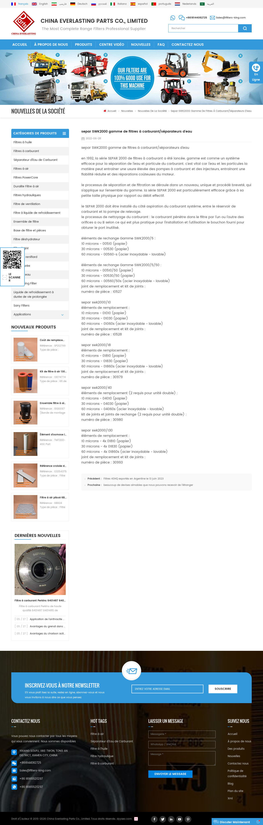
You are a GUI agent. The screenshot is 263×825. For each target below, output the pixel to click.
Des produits (236, 749)
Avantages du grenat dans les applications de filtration (64, 626)
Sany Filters (21, 305)
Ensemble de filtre (26, 221)
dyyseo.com (124, 819)
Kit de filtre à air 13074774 (53, 372)
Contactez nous (188, 45)
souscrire (223, 689)
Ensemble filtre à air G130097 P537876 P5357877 (53, 403)
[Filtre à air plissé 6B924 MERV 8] (25, 507)
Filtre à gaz (21, 248)
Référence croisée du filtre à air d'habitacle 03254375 (53, 466)
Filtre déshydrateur (27, 239)
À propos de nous (51, 45)
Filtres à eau (22, 274)
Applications (22, 314)
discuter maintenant (235, 822)
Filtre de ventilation (27, 204)
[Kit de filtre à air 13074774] (25, 381)
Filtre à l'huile (99, 749)
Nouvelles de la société (152, 111)
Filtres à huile (23, 142)
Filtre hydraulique (102, 756)
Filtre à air (97, 734)
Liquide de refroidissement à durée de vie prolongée (34, 294)
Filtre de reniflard (25, 257)
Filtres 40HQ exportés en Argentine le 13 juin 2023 (134, 479)
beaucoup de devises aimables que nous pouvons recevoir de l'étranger (148, 485)
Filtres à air (21, 168)
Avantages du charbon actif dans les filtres (56, 634)
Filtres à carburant (26, 151)
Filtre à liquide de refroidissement (37, 213)
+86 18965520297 (31, 779)
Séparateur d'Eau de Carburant (36, 160)
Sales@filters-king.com (231, 18)
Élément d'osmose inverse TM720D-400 (53, 435)
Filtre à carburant (102, 764)
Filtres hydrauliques (27, 195)
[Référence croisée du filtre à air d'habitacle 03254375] (25, 475)
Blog (230, 784)
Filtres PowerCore (26, 177)
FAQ (161, 45)
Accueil (19, 45)
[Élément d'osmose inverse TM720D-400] (25, 444)
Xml (230, 798)
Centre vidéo (111, 45)
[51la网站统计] (136, 819)
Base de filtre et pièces (30, 230)
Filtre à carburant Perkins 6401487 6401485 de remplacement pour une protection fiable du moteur (40, 601)
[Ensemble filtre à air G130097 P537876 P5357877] (25, 413)
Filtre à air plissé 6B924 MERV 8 (53, 498)
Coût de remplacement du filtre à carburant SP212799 (53, 340)
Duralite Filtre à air (26, 186)
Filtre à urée (22, 265)
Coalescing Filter (25, 283)
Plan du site (235, 791)
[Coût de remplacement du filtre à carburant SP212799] (25, 350)
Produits (83, 45)
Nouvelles (141, 45)
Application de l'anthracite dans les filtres (55, 619)
